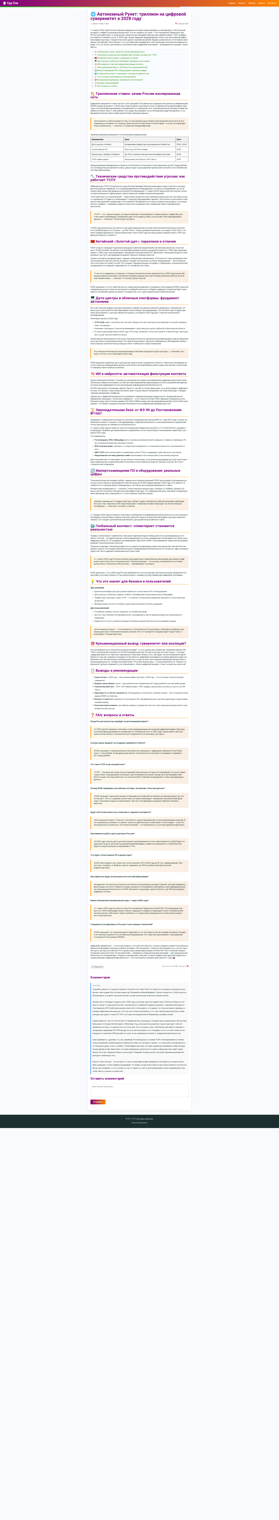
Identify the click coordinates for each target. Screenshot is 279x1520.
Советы (261, 3)
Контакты (272, 3)
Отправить (98, 1102)
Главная (231, 3)
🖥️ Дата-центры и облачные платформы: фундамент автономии (122, 61)
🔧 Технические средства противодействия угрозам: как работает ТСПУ (125, 55)
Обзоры (251, 3)
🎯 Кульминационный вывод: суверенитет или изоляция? (118, 80)
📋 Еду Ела (10, 3)
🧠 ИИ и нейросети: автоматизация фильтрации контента (118, 64)
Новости (242, 3)
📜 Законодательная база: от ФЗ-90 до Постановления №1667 (121, 67)
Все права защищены (144, 1119)
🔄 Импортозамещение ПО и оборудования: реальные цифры (120, 70)
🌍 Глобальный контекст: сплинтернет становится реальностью (121, 73)
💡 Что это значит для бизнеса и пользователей (115, 77)
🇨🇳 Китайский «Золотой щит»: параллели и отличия (116, 58)
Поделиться (97, 967)
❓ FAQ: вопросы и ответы (105, 86)
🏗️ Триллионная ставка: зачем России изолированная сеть (119, 52)
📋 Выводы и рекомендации (106, 83)
